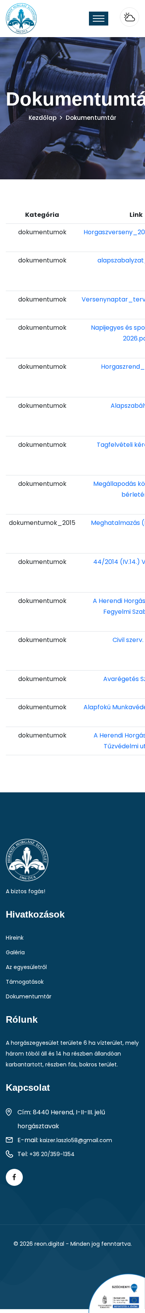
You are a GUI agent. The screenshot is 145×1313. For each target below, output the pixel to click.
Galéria (15, 952)
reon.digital (49, 1244)
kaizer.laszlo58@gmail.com (76, 1140)
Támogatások (25, 982)
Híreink (15, 938)
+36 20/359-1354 (52, 1154)
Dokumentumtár (28, 996)
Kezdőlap (42, 118)
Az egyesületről (26, 967)
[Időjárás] (129, 17)
